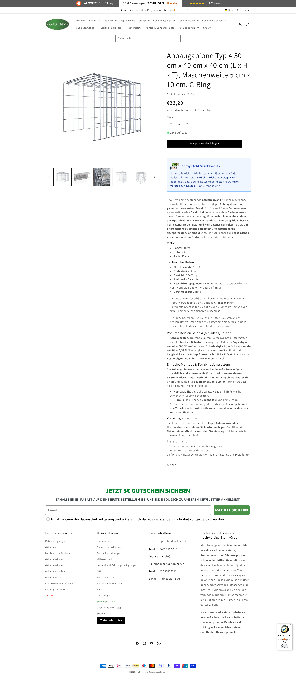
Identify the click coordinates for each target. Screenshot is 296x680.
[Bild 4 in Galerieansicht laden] (121, 177)
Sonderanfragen (106, 601)
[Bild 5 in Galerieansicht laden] (141, 177)
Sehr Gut (155, 3)
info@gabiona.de (169, 578)
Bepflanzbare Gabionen (58, 553)
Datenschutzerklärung (109, 547)
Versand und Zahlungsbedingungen (117, 565)
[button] (87, 20)
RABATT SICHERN (231, 510)
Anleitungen (104, 595)
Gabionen (50, 547)
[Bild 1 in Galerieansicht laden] (62, 177)
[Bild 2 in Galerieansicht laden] (82, 177)
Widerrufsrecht (105, 559)
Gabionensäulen (54, 559)
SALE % (49, 595)
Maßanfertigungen (55, 541)
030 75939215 (168, 571)
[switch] (284, 646)
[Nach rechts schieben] (154, 177)
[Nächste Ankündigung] (188, 10)
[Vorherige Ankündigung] (108, 10)
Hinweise (172, 3)
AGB (99, 571)
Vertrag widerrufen (111, 620)
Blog (99, 589)
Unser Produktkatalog (109, 607)
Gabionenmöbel (54, 577)
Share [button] (173, 464)
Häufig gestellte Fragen (110, 583)
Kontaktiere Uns (106, 577)
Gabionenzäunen (211, 575)
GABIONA (140, 672)
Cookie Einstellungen (109, 553)
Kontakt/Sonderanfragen (59, 583)
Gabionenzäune (54, 565)
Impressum (103, 541)
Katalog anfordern (55, 589)
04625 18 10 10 (168, 549)
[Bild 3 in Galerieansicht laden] (102, 177)
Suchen (101, 613)
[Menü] (290, 625)
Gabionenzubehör (55, 571)
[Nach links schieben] (49, 177)
